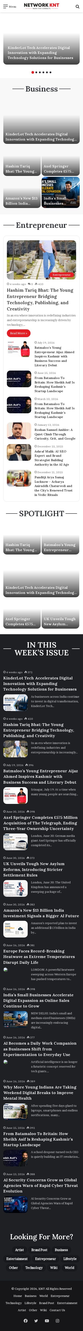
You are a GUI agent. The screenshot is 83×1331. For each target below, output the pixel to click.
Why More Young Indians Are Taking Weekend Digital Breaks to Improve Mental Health (39, 1092)
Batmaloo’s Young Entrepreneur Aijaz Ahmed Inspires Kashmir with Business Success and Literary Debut (54, 356)
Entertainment (17, 1259)
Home (18, 1296)
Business (61, 1250)
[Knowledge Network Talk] (41, 6)
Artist (19, 1250)
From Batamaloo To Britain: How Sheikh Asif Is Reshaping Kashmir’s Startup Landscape (55, 384)
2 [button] (36, 72)
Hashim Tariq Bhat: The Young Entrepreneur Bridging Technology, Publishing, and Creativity (38, 730)
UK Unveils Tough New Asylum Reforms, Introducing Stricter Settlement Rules (34, 869)
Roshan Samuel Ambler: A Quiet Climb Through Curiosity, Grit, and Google (55, 434)
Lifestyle (70, 1259)
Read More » (18, 333)
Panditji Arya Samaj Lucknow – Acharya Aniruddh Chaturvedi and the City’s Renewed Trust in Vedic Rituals (54, 486)
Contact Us (57, 1310)
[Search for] (77, 8)
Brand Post (39, 1250)
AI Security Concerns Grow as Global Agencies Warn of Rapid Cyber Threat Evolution (40, 1185)
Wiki (53, 1268)
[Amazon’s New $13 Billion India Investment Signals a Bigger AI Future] (22, 192)
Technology (34, 1268)
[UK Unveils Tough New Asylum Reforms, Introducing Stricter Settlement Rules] (60, 613)
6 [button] (50, 72)
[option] (41, 40)
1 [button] (32, 72)
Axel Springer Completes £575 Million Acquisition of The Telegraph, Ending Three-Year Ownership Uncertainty (40, 823)
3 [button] (40, 72)
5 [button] (47, 72)
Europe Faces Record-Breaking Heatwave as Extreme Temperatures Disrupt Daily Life (39, 956)
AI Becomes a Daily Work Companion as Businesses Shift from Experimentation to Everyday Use (40, 1049)
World (69, 1268)
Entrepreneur (45, 1259)
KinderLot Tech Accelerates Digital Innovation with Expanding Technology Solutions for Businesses (40, 52)
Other (13, 1268)
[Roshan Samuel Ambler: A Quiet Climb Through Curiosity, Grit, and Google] (19, 430)
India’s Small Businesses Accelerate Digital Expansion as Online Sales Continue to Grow (38, 1000)
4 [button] (43, 72)
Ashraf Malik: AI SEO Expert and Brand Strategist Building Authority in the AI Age (52, 458)
